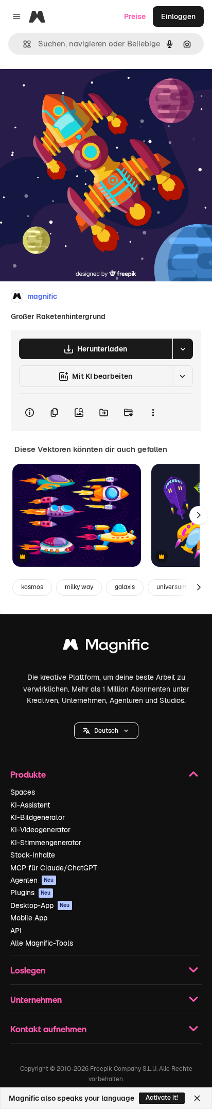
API (16, 930)
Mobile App (28, 917)
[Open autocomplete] (23, 44)
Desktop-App (40, 905)
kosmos (32, 587)
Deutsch (106, 731)
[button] (106, 730)
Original (65, 88)
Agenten (32, 880)
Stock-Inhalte (32, 855)
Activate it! (162, 1098)
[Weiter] (198, 515)
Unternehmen (36, 999)
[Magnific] (106, 647)
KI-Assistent (30, 805)
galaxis (125, 587)
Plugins (30, 892)
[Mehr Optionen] (153, 412)
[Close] (197, 1098)
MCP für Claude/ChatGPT (53, 867)
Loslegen (27, 970)
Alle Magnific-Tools (41, 943)
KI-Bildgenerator (37, 817)
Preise (135, 16)
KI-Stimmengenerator (45, 842)
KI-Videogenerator (40, 829)
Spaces (22, 792)
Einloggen (178, 16)
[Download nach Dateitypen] (182, 349)
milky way (79, 587)
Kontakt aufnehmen (48, 1028)
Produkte (28, 774)
